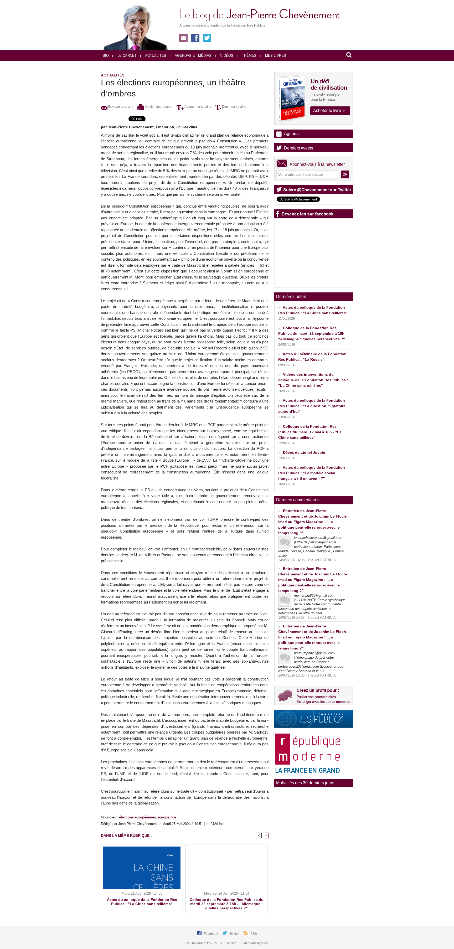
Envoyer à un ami (120, 107)
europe (163, 817)
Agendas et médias (192, 56)
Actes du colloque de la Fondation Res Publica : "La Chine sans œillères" (142, 902)
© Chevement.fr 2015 (202, 943)
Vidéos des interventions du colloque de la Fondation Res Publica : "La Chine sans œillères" (313, 380)
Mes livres (275, 56)
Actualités (155, 56)
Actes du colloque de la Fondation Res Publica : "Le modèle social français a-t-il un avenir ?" (311, 473)
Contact (230, 943)
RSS (253, 934)
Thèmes (248, 56)
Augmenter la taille (197, 107)
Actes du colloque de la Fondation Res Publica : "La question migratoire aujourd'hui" (311, 406)
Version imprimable (158, 107)
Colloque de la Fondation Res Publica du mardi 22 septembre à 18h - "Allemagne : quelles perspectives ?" (227, 904)
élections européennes (137, 817)
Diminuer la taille (233, 107)
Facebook (211, 934)
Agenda (291, 133)
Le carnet (126, 56)
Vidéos (226, 56)
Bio (106, 56)
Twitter (235, 934)
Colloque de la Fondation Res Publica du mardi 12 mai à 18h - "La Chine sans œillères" (310, 432)
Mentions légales (255, 943)
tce (173, 817)
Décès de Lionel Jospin (304, 452)
